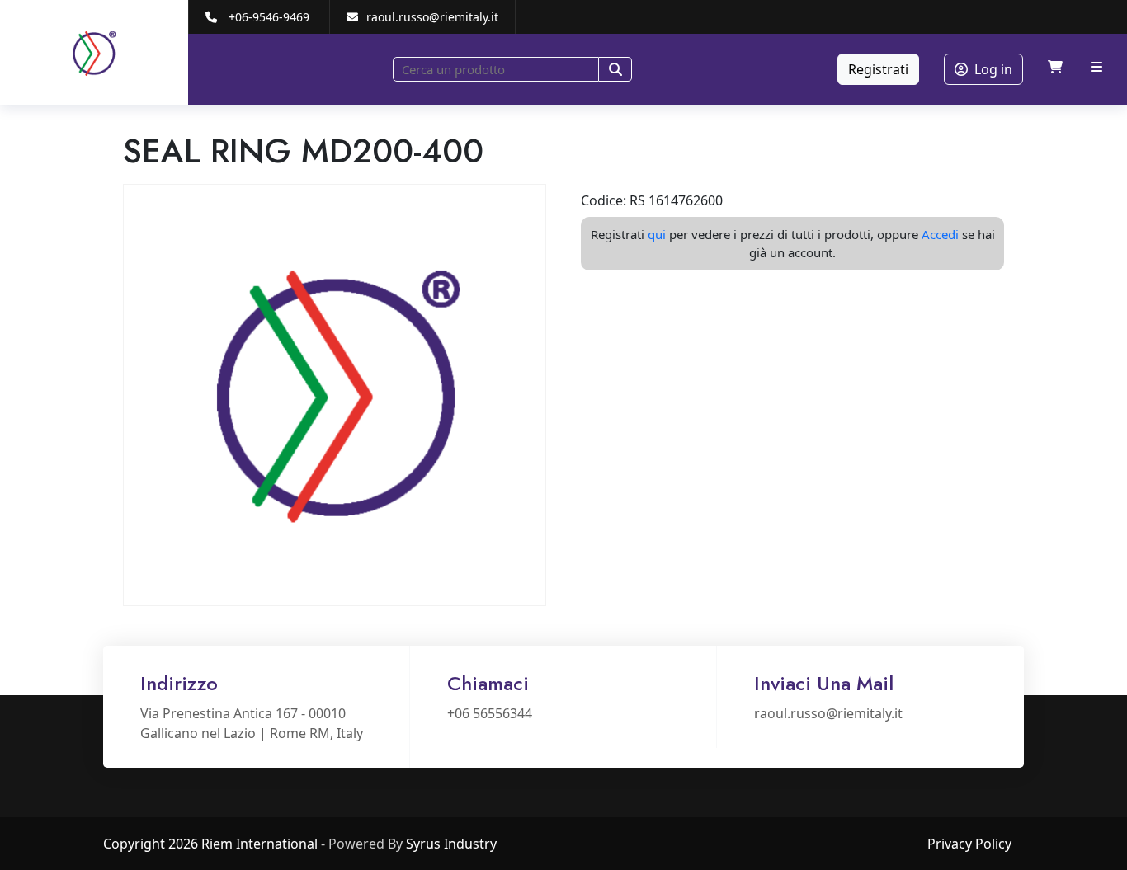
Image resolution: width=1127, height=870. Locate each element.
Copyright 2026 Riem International (210, 844)
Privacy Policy (969, 844)
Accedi (940, 234)
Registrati (878, 69)
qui (657, 234)
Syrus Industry (451, 844)
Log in (993, 69)
